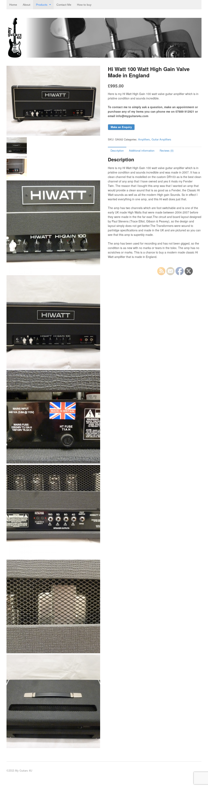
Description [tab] (117, 150)
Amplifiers (144, 139)
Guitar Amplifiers (161, 139)
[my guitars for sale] (104, 55)
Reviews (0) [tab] (166, 150)
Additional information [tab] (141, 150)
